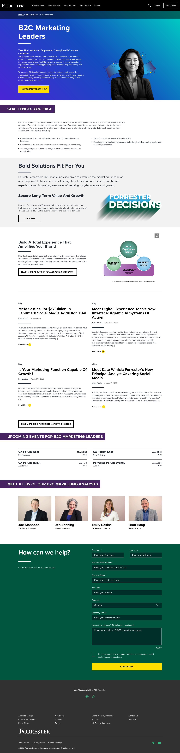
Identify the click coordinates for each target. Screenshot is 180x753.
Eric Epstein (23, 378)
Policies (95, 719)
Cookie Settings (55, 742)
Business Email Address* (102, 562)
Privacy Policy (39, 742)
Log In (157, 5)
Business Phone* (99, 575)
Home (21, 14)
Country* (95, 600)
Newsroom (59, 715)
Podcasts (132, 719)
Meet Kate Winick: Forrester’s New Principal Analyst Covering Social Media (122, 374)
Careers (58, 719)
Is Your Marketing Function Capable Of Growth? (52, 372)
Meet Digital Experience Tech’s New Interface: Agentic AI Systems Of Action (124, 313)
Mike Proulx (97, 383)
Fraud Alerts (23, 723)
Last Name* (134, 550)
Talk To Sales (170, 5)
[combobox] (127, 617)
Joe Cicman (97, 322)
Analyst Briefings (25, 715)
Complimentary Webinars (102, 715)
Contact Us (133, 715)
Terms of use (23, 742)
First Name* (97, 550)
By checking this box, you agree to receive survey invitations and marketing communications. (126, 655)
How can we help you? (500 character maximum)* (113, 625)
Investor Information (27, 719)
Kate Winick (23, 318)
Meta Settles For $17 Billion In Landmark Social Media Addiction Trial (52, 311)
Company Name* (99, 612)
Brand (57, 723)
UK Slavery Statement (101, 723)
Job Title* (96, 587)
